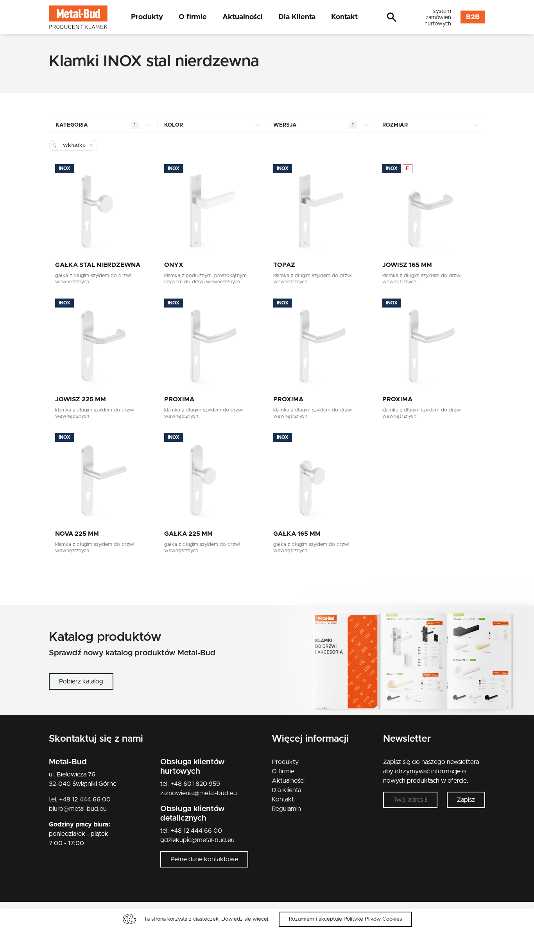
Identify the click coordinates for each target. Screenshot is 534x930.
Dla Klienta (296, 17)
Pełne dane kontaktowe (204, 859)
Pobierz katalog (81, 681)
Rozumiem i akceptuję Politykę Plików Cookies (345, 919)
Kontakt (344, 17)
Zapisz (466, 800)
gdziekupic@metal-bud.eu (197, 840)
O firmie (193, 17)
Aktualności (242, 17)
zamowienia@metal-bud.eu (198, 793)
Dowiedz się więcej (244, 919)
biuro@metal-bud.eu (78, 809)
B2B (473, 17)
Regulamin (286, 809)
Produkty (147, 17)
